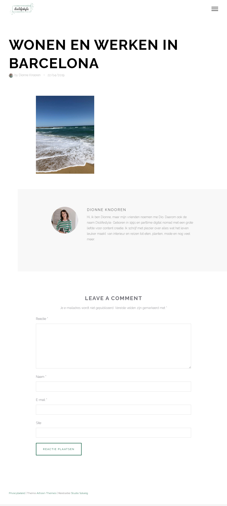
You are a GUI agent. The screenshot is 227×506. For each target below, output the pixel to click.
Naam (41, 377)
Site (38, 423)
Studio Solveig (79, 493)
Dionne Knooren (30, 75)
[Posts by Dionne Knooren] (11, 75)
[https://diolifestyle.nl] (90, 248)
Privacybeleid (17, 493)
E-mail (41, 400)
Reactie (42, 319)
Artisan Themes (46, 493)
